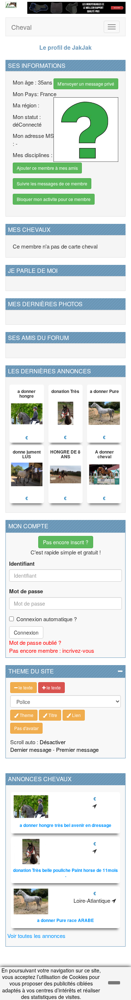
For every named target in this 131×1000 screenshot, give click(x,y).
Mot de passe (26, 591)
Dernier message (30, 749)
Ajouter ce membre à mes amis (47, 168)
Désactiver (53, 742)
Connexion (26, 632)
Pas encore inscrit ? (65, 542)
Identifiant (22, 563)
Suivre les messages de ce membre (52, 183)
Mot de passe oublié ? (35, 642)
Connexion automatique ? (46, 619)
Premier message (77, 749)
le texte (25, 687)
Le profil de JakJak (65, 47)
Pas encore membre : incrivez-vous (51, 650)
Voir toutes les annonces (36, 935)
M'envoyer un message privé (85, 84)
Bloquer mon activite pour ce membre (54, 199)
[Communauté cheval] (10, 5)
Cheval (21, 27)
